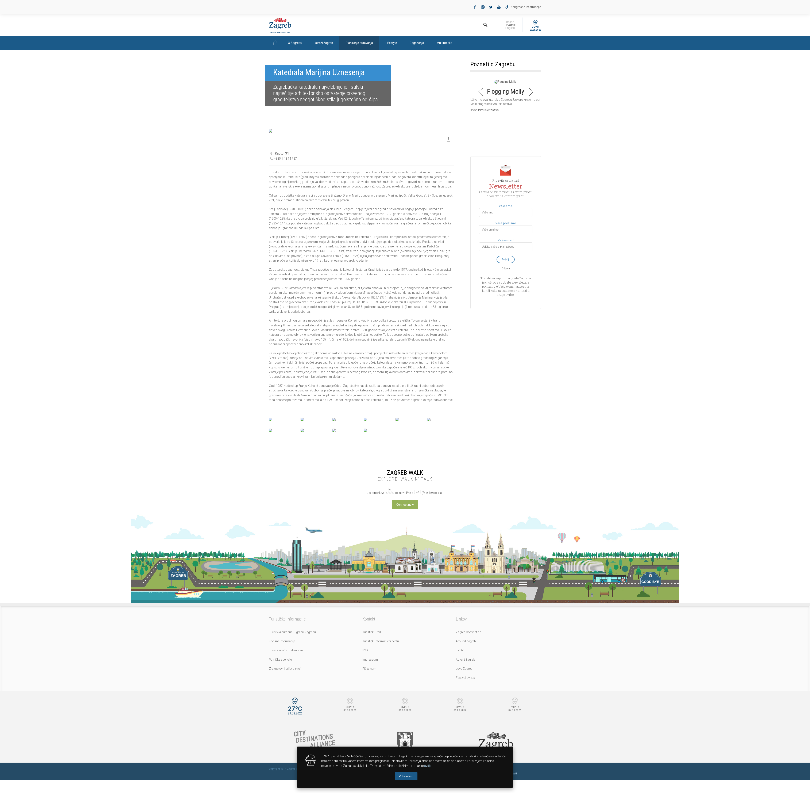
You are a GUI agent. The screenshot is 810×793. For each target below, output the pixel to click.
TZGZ (460, 650)
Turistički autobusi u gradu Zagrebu (292, 632)
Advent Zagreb (465, 659)
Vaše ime (506, 206)
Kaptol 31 (282, 153)
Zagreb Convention (468, 632)
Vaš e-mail (506, 240)
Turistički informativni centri (287, 650)
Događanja (417, 43)
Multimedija (444, 43)
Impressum (370, 659)
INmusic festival (488, 110)
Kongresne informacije (526, 7)
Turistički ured (371, 632)
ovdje (427, 765)
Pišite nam (369, 668)
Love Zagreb (464, 668)
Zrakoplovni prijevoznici (285, 668)
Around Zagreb (466, 641)
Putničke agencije (280, 659)
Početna (275, 43)
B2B (365, 650)
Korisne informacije (282, 641)
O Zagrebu (295, 43)
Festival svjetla (465, 677)
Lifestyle (391, 43)
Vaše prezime (505, 223)
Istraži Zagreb (324, 43)
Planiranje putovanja (359, 43)
